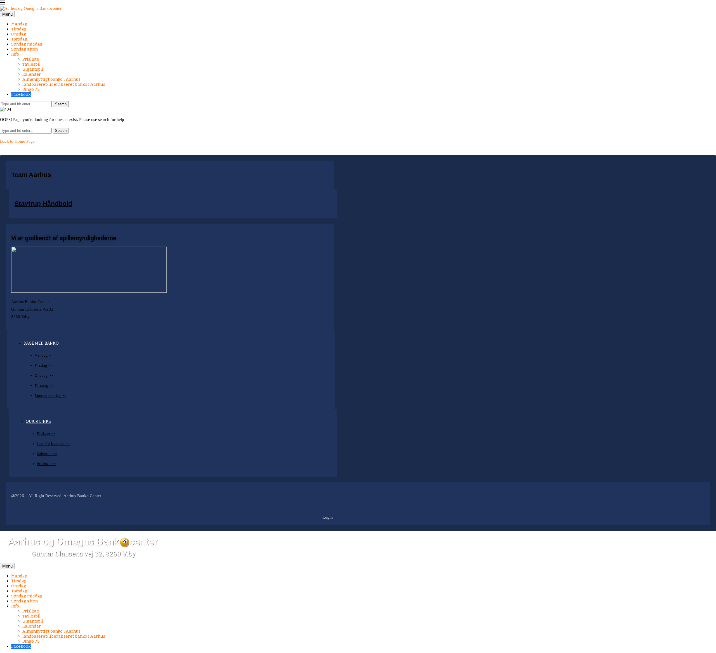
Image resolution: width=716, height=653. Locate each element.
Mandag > (43, 355)
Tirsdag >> (44, 365)
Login (327, 517)
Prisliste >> (46, 463)
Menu (7, 14)
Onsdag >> (44, 375)
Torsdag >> (44, 385)
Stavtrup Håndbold (43, 203)
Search (61, 104)
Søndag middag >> (50, 395)
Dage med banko (41, 343)
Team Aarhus (31, 174)
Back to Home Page (17, 141)
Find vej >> (46, 433)
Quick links (38, 421)
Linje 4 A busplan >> (53, 443)
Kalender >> (47, 453)
